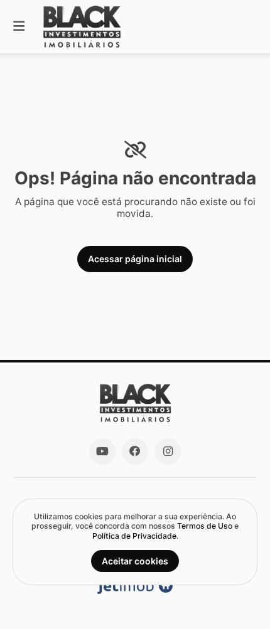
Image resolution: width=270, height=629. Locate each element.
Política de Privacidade (134, 536)
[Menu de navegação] (18, 26)
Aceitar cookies (135, 561)
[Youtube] (102, 451)
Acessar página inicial (135, 258)
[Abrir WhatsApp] (238, 597)
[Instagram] (167, 451)
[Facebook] (135, 451)
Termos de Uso (204, 526)
